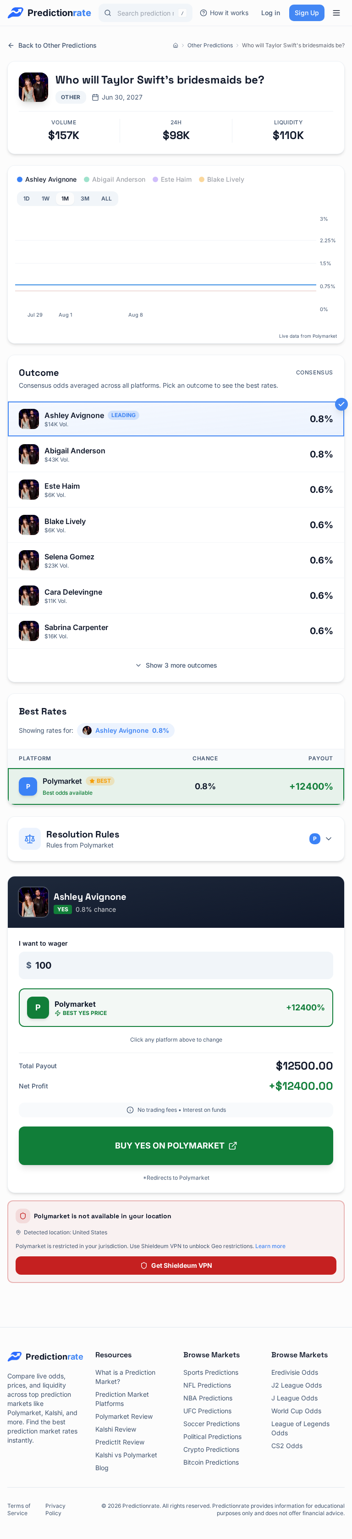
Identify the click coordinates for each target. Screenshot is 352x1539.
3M (85, 198)
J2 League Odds (296, 1385)
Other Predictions (210, 45)
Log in (270, 13)
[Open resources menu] (336, 13)
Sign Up (307, 13)
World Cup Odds (296, 1411)
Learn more (270, 1246)
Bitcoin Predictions (211, 1462)
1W (46, 198)
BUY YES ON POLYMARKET (170, 1145)
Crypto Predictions (211, 1449)
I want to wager (43, 943)
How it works (229, 13)
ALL (106, 198)
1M (65, 198)
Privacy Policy (55, 1509)
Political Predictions (212, 1436)
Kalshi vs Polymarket (126, 1455)
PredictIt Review (119, 1442)
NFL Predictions (207, 1385)
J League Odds (294, 1398)
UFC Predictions (207, 1411)
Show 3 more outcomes (181, 665)
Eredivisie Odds (294, 1372)
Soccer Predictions (211, 1423)
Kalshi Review (115, 1429)
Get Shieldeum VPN (181, 1265)
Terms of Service (18, 1509)
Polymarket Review (124, 1416)
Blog (102, 1468)
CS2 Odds (286, 1446)
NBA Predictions (207, 1398)
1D (26, 198)
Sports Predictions (210, 1372)
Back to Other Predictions (57, 45)
